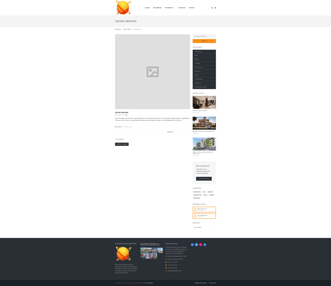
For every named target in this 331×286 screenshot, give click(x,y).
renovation (197, 198)
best (204, 192)
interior (211, 195)
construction (197, 195)
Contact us (198, 83)
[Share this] (123, 127)
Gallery (197, 59)
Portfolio (197, 63)
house (205, 195)
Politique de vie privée (201, 283)
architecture (197, 192)
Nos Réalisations (202, 215)
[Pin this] (131, 127)
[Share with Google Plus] (128, 127)
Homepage (198, 51)
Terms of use (212, 283)
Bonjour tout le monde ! (200, 110)
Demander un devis (201, 87)
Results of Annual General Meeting (203, 131)
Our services (198, 67)
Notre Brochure (202, 209)
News (196, 55)
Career (197, 75)
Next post (170, 132)
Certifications (199, 79)
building (210, 192)
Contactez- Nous (204, 178)
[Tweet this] (126, 127)
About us (197, 71)
